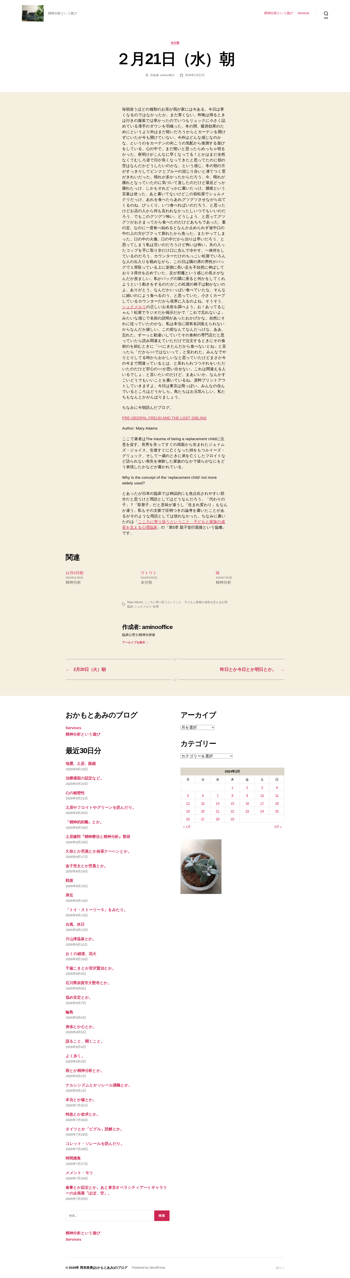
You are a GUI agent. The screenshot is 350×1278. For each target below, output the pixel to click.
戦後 (69, 880)
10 (262, 795)
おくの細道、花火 (81, 953)
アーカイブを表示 (135, 642)
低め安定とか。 (79, 997)
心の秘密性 (75, 793)
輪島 (69, 1012)
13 (203, 803)
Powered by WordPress (148, 1267)
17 (262, 803)
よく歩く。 (75, 1056)
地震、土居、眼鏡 (81, 763)
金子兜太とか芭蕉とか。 (87, 866)
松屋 (156, 606)
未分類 (175, 42)
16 (247, 803)
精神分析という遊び (278, 13)
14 (217, 803)
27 (203, 819)
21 (217, 811)
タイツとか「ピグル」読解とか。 (95, 1129)
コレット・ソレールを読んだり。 (95, 1143)
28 (217, 819)
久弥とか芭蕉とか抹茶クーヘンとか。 (98, 851)
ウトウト (149, 573)
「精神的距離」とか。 (85, 822)
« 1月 (187, 827)
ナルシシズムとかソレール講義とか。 (99, 1085)
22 (232, 811)
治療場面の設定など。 (85, 778)
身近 (69, 895)
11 (277, 795)
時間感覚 (73, 1158)
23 (247, 811)
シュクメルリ (134, 307)
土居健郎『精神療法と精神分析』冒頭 (98, 836)
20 (203, 811)
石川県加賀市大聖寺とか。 (88, 983)
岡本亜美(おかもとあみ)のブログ (103, 1267)
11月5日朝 (74, 573)
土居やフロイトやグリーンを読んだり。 (101, 807)
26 (188, 819)
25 (277, 811)
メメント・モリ (79, 1173)
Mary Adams (135, 602)
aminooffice (167, 75)
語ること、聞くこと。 (85, 1041)
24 (262, 811)
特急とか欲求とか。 (83, 1114)
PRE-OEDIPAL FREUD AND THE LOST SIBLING (164, 418)
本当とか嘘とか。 (81, 1100)
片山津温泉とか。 (81, 939)
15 (232, 803)
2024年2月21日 (195, 75)
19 (188, 811)
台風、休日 (75, 924)
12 (188, 803)
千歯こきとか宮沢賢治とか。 (91, 968)
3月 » (278, 827)
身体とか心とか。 (81, 1027)
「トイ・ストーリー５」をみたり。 (97, 910)
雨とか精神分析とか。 (85, 1070)
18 (277, 803)
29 (232, 819)
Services (303, 13)
